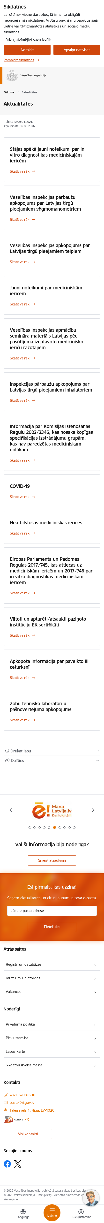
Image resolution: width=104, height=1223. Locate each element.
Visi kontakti (28, 1134)
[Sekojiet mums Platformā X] (17, 1164)
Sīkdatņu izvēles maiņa (24, 1065)
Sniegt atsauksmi (52, 860)
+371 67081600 (22, 1095)
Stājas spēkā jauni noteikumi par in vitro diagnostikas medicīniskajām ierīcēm (47, 155)
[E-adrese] (13, 1120)
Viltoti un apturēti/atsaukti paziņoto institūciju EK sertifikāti (48, 622)
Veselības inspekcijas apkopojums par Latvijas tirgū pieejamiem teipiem (50, 248)
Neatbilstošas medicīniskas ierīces (46, 523)
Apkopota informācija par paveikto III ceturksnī (49, 664)
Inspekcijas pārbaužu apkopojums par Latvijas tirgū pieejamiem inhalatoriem (51, 387)
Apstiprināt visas (77, 49)
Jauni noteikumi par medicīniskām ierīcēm (46, 290)
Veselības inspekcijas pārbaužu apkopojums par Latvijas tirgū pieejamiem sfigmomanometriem (45, 203)
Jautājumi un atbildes (23, 978)
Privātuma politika (20, 1024)
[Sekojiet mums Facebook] (7, 1164)
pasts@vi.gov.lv (22, 1102)
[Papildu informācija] (27, 1119)
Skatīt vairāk (20, 171)
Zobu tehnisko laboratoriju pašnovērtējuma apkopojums (40, 706)
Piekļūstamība (17, 1038)
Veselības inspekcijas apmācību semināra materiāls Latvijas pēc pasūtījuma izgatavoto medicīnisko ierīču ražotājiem (46, 338)
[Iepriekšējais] (11, 810)
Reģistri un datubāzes (23, 964)
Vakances (13, 991)
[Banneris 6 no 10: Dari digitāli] (52, 810)
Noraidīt (27, 49)
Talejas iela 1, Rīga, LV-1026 (32, 1110)
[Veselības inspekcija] (46, 81)
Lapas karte (15, 1051)
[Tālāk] (93, 810)
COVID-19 (20, 486)
